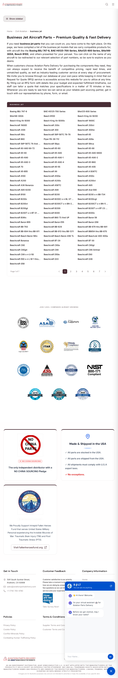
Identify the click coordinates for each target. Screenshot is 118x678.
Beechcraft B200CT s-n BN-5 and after (93, 203)
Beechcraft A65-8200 (20, 190)
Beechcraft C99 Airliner (89, 250)
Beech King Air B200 (88, 116)
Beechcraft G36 (85, 259)
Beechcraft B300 (52, 213)
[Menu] (113, 4)
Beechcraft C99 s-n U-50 (22, 254)
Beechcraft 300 (51, 130)
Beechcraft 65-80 (52, 148)
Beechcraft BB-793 (19, 226)
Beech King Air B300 (20, 120)
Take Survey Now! (51, 606)
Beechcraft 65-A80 (53, 153)
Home (9, 31)
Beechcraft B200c (18, 199)
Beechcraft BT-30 (86, 240)
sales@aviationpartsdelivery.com (21, 586)
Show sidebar (16, 18)
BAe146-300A (16, 116)
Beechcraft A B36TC (87, 171)
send (110, 656)
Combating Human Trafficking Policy (19, 638)
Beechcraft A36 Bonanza (22, 185)
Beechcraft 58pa (51, 143)
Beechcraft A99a (86, 139)
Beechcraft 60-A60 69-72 (22, 148)
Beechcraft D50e (52, 254)
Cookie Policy (9, 629)
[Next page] (105, 271)
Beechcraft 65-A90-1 (54, 157)
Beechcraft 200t (17, 130)
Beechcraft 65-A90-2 (88, 157)
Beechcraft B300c (86, 213)
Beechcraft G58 (17, 263)
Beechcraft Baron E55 (54, 222)
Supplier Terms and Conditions (56, 625)
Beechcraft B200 (52, 194)
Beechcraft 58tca (86, 143)
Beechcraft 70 (16, 166)
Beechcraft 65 (84, 134)
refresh (111, 586)
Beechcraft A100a (52, 176)
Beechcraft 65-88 (86, 148)
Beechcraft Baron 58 (87, 217)
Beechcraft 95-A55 (87, 166)
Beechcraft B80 (17, 139)
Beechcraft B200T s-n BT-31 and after (25, 213)
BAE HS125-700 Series (54, 111)
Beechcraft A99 (51, 190)
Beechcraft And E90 (87, 190)
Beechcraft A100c (86, 176)
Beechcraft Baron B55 (20, 222)
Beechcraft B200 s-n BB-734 (91, 194)
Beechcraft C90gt (86, 245)
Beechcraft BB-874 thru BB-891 (92, 226)
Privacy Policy (9, 625)
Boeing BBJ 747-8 (18, 111)
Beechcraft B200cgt (87, 199)
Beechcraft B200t (52, 208)
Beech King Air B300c (54, 120)
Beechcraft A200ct (87, 180)
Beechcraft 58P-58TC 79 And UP (25, 143)
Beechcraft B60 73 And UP (56, 217)
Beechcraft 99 (50, 171)
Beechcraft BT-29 (52, 240)
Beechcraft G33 (51, 259)
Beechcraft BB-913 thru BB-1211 (59, 231)
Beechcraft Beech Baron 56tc (24, 236)
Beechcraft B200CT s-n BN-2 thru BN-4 (59, 203)
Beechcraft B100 (17, 194)
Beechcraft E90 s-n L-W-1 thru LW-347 (25, 259)
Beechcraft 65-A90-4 (54, 162)
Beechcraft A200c (52, 180)
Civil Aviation (21, 31)
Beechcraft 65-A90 (19, 157)
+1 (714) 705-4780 (15, 591)
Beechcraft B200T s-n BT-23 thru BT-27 (93, 208)
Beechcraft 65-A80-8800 (90, 153)
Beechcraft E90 (85, 254)
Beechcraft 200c (52, 125)
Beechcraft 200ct (86, 125)
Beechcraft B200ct (19, 203)
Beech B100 (49, 116)
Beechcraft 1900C (86, 120)
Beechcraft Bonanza (19, 240)
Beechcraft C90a (52, 245)
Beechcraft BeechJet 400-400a (93, 236)
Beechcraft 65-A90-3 (20, 162)
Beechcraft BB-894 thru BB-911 (24, 231)
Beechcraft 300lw (86, 130)
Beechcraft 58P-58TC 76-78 (57, 134)
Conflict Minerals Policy (13, 633)
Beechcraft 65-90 (18, 153)
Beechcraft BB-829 (53, 226)
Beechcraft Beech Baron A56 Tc (59, 236)
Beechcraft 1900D (18, 125)
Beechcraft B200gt (19, 208)
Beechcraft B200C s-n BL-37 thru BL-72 (59, 199)
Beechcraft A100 (17, 176)
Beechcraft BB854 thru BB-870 (92, 231)
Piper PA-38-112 (51, 139)
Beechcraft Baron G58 (88, 222)
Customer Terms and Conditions (57, 629)
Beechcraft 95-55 (52, 166)
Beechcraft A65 (85, 185)
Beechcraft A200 (18, 180)
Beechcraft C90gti (18, 250)
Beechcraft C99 (51, 250)
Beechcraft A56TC (52, 185)
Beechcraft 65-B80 (87, 162)
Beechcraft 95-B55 (19, 171)
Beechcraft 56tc (17, 134)
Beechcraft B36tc (18, 217)
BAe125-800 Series (87, 111)
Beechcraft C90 (17, 245)
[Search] (106, 4)
